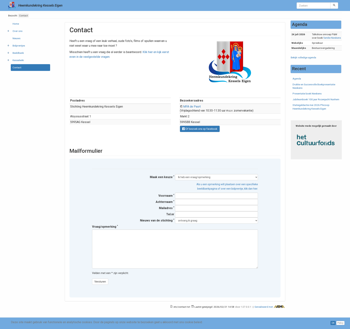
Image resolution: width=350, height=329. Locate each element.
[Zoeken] (334, 5)
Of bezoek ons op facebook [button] (201, 128)
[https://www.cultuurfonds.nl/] (316, 140)
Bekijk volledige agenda (303, 57)
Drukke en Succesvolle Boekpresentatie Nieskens (314, 86)
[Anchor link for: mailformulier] (105, 150)
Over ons (17, 31)
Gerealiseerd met (263, 306)
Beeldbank (18, 52)
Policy (340, 323)
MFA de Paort (192, 106)
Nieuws (16, 38)
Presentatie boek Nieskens (307, 93)
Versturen (100, 281)
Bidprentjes (19, 45)
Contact (17, 67)
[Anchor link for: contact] (96, 29)
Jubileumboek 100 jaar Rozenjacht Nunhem (316, 99)
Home (16, 23)
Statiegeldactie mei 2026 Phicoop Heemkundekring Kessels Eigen (311, 107)
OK (333, 323)
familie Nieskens (332, 37)
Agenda (297, 78)
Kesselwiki (18, 60)
